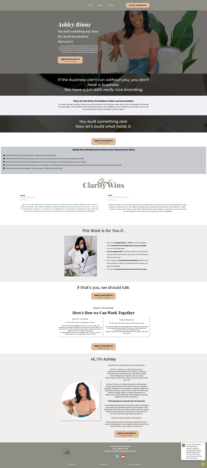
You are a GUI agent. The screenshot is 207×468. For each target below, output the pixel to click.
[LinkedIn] (117, 457)
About (100, 5)
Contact (111, 5)
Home (91, 5)
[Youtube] (123, 457)
